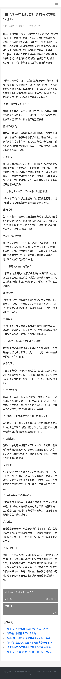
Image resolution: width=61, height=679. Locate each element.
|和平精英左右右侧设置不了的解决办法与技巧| (29, 642)
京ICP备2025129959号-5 (43, 671)
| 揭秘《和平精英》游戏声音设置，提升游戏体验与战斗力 (29, 638)
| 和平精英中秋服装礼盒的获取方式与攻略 (27, 628)
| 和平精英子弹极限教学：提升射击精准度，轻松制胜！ (29, 651)
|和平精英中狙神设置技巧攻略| (21, 633)
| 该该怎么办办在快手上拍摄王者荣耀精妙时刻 (29, 647)
